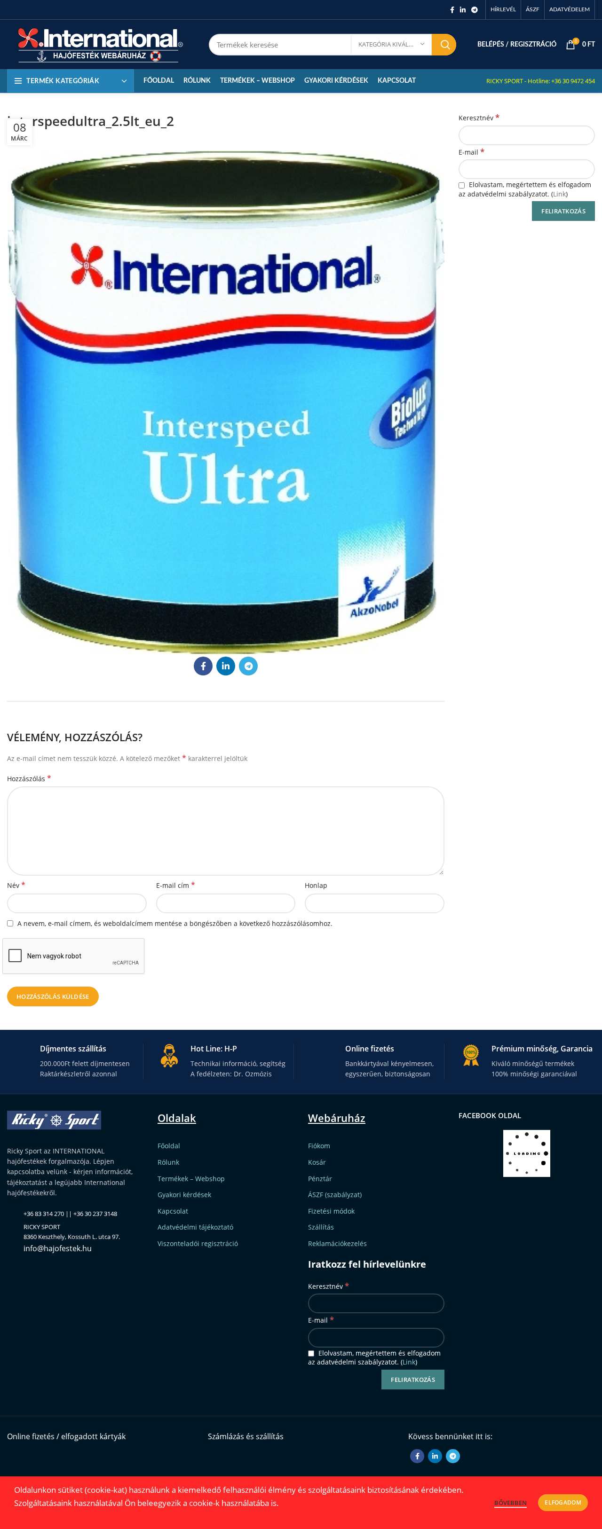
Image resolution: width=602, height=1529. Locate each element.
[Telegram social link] (474, 10)
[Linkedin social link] (462, 10)
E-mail (471, 151)
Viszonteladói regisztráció (198, 1243)
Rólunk (168, 1162)
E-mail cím (175, 885)
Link (559, 193)
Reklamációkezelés (337, 1243)
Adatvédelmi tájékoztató (195, 1227)
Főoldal (169, 1145)
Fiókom (319, 1145)
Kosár (317, 1162)
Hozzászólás (29, 779)
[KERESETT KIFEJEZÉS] (444, 44)
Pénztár (320, 1178)
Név (16, 885)
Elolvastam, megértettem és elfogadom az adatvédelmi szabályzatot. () (525, 189)
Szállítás (321, 1227)
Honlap (316, 885)
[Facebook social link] (452, 10)
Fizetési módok (331, 1211)
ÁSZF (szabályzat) (335, 1194)
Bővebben (510, 1502)
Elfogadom (563, 1502)
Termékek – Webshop (191, 1178)
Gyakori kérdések (184, 1194)
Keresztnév (479, 117)
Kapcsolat (173, 1211)
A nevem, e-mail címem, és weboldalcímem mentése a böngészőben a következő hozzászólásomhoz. (175, 923)
